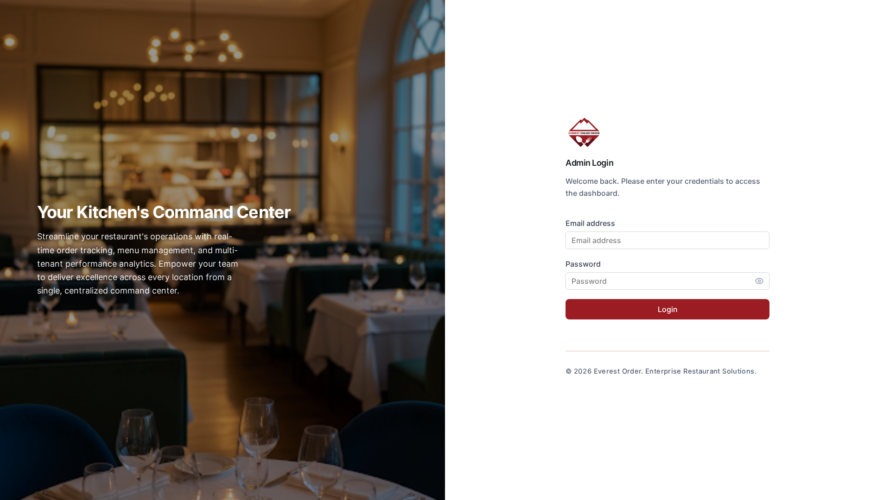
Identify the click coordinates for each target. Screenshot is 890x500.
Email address (590, 223)
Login (668, 309)
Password (583, 264)
